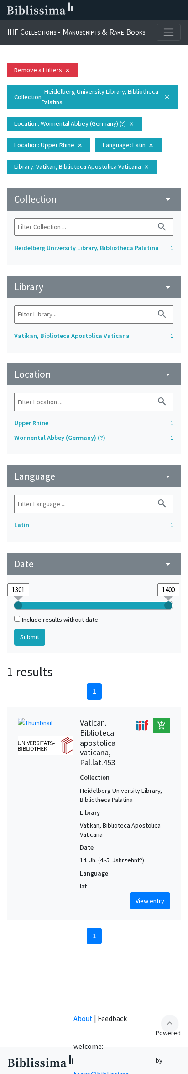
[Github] (164, 10)
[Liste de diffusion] (91, 10)
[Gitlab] (179, 10)
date (93, 564)
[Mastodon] (135, 10)
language (93, 476)
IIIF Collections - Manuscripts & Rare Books (76, 32)
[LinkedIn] (106, 10)
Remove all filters (42, 70)
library (93, 287)
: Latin (128, 145)
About (83, 1018)
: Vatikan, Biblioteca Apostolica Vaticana (82, 166)
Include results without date (60, 619)
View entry (150, 901)
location (93, 374)
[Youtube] (149, 10)
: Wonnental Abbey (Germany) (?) (74, 123)
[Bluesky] (120, 10)
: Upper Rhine (48, 145)
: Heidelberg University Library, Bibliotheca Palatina (92, 96)
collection (93, 199)
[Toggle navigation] (169, 32)
